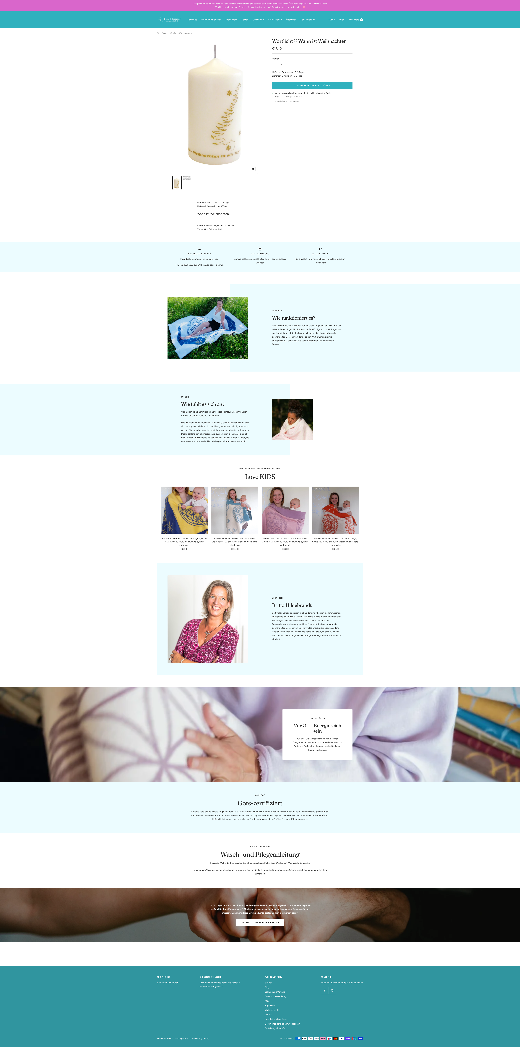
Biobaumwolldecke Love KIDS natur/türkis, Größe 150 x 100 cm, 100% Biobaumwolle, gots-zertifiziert (235, 541)
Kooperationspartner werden (260, 922)
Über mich (291, 19)
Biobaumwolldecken (211, 19)
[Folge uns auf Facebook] (325, 990)
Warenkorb (355, 19)
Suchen (268, 982)
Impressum (270, 1005)
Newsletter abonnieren (276, 1019)
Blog (267, 987)
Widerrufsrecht (272, 1010)
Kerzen (244, 19)
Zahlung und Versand (275, 992)
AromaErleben (275, 19)
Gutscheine (258, 19)
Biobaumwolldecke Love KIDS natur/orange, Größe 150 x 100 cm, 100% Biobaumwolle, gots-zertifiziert (335, 541)
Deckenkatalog (307, 19)
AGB (267, 1001)
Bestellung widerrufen (167, 982)
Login (341, 19)
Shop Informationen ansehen (287, 101)
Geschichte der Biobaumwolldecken (282, 1024)
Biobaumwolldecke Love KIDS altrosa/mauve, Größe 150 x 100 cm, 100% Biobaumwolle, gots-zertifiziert (285, 541)
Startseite (192, 19)
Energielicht (231, 19)
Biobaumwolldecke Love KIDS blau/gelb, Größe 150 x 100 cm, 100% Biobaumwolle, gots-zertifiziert (184, 541)
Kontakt (268, 1014)
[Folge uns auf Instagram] (332, 990)
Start (159, 33)
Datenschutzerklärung (275, 996)
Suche (332, 19)
